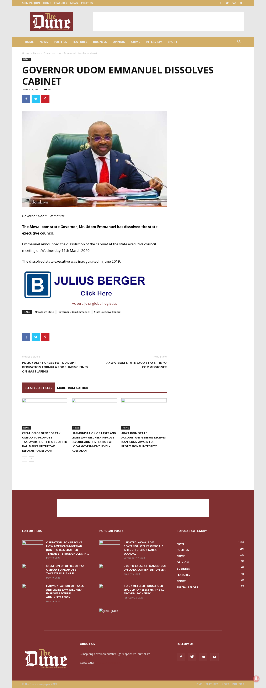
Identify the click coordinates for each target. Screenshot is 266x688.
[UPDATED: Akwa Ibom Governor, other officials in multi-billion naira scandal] (109, 547)
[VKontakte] (234, 3)
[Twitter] (227, 3)
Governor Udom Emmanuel (74, 311)
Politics (87, 3)
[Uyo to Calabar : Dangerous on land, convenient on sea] (109, 571)
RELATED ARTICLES (38, 388)
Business (100, 42)
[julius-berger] (94, 284)
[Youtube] (241, 3)
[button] (239, 42)
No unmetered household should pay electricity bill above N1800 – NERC (143, 589)
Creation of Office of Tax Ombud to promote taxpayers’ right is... (65, 569)
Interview (154, 42)
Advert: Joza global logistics (94, 303)
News (74, 3)
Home (47, 3)
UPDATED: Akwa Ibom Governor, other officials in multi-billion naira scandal (143, 547)
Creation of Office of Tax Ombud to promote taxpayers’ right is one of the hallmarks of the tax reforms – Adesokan (44, 441)
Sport (172, 42)
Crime (135, 42)
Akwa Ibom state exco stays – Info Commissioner (136, 364)
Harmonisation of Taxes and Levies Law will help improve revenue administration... (65, 591)
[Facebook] (220, 3)
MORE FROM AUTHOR (72, 388)
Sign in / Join (31, 3)
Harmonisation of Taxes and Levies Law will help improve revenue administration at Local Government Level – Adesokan (94, 441)
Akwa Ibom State (44, 311)
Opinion (119, 42)
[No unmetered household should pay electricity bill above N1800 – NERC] (109, 591)
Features (60, 3)
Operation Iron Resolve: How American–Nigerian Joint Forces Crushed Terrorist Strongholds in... (67, 547)
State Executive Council (107, 311)
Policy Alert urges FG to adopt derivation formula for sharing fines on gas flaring (55, 366)
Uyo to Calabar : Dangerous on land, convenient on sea (144, 567)
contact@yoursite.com (108, 662)
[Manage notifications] (256, 679)
